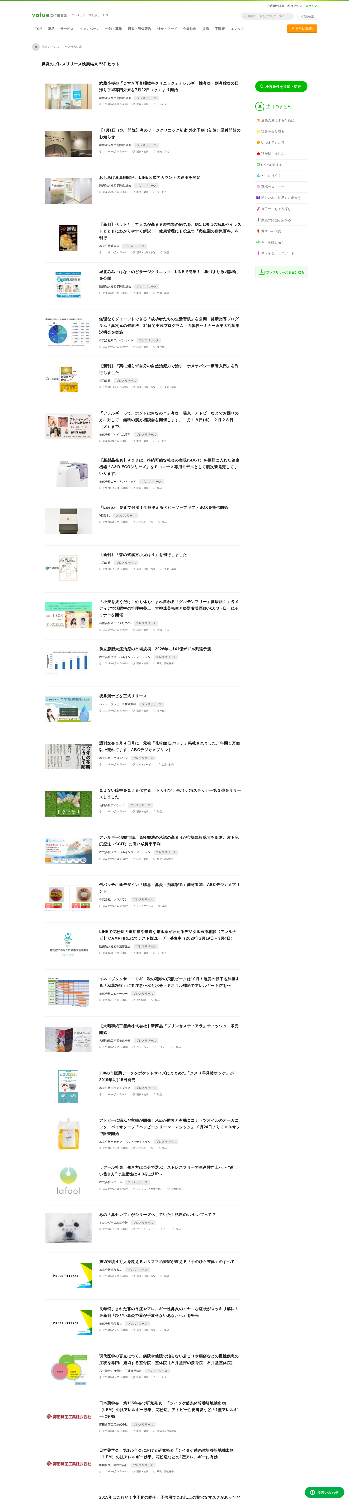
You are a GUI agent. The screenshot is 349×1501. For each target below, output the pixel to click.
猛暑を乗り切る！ (274, 131)
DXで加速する (271, 165)
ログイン (311, 6)
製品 (51, 29)
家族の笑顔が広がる (276, 220)
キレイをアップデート (277, 253)
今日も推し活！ (272, 242)
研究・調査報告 (139, 29)
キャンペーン (89, 29)
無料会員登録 (302, 28)
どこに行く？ (271, 176)
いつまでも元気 (272, 142)
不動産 (220, 29)
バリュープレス (49, 15)
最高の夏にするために (277, 120)
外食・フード (167, 29)
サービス (67, 29)
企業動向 (189, 29)
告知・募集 (113, 29)
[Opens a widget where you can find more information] (324, 1493)
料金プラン (295, 6)
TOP (38, 29)
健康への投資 (271, 231)
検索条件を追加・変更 (283, 87)
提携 (205, 29)
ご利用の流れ (275, 6)
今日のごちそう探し (276, 209)
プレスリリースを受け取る (285, 272)
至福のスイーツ (272, 187)
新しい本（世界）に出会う (281, 198)
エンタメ (237, 29)
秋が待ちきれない (274, 153)
